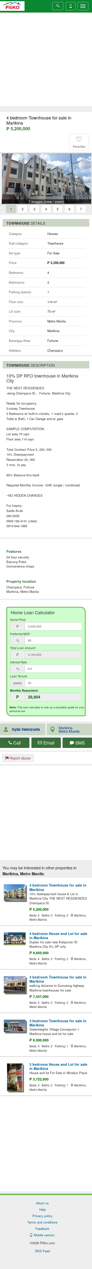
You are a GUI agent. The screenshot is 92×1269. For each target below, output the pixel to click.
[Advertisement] (46, 60)
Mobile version (43, 1235)
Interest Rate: (18, 662)
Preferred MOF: (20, 634)
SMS (79, 743)
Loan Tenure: (19, 676)
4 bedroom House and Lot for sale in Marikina (58, 935)
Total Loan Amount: (23, 648)
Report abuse (20, 758)
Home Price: (18, 620)
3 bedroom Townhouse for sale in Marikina (57, 979)
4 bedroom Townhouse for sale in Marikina (57, 887)
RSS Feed (42, 1251)
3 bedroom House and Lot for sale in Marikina (58, 1066)
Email (48, 743)
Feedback (42, 1228)
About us (42, 1203)
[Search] (57, 6)
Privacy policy (42, 1215)
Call (16, 743)
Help (42, 1209)
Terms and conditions (42, 1222)
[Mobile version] (71, 6)
